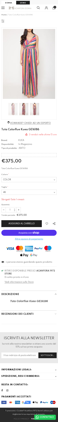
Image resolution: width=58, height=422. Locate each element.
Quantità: (5, 205)
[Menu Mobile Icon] (3, 7)
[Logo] (20, 8)
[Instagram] (8, 390)
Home (4, 15)
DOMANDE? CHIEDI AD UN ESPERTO (30, 123)
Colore (5, 174)
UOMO (23, 3)
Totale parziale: (8, 215)
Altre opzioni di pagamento (29, 239)
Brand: (4, 140)
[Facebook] (3, 390)
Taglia (4, 187)
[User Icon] (46, 7)
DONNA (8, 3)
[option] (29, 64)
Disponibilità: (7, 144)
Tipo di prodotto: (9, 148)
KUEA (21, 140)
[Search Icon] (38, 7)
